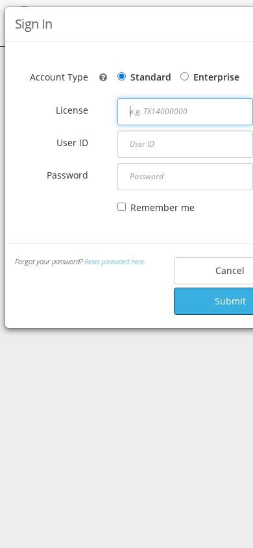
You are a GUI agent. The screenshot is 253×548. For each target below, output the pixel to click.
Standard (150, 77)
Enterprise (216, 77)
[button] (103, 77)
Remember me (162, 207)
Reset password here (114, 261)
